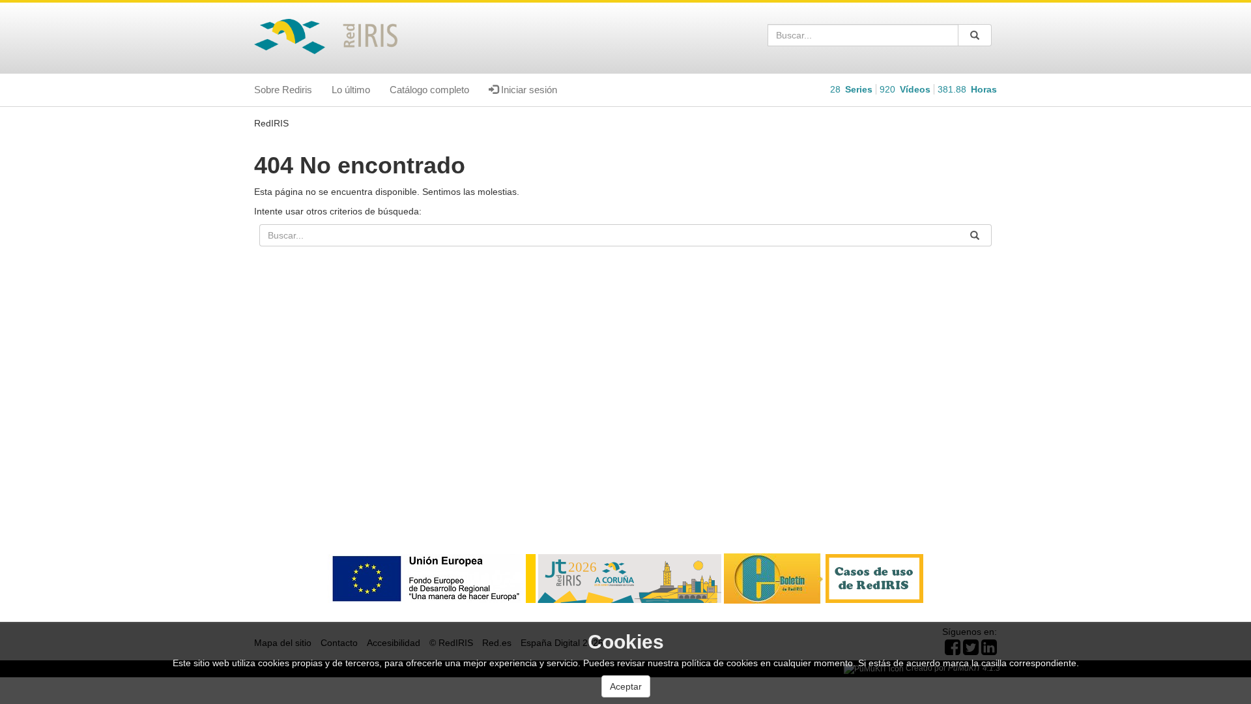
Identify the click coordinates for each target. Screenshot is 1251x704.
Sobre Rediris (283, 89)
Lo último (351, 89)
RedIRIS (271, 123)
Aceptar (626, 686)
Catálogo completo (429, 89)
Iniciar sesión (527, 89)
